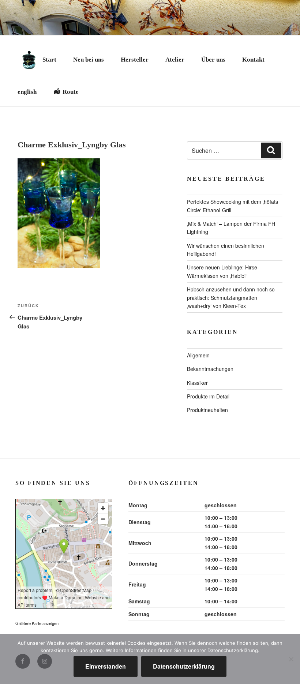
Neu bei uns (88, 59)
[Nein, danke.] (291, 659)
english (27, 91)
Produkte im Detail (208, 396)
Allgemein (198, 355)
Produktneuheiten (207, 409)
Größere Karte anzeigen (37, 623)
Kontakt (253, 59)
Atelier (174, 59)
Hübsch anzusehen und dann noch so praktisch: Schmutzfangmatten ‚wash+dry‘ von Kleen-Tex (231, 297)
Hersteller (135, 59)
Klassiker (197, 382)
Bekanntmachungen (210, 368)
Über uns (213, 59)
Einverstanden (105, 666)
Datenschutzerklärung (184, 666)
